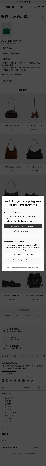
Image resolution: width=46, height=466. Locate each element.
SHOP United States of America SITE (23, 226)
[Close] (41, 198)
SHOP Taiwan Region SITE (23, 255)
